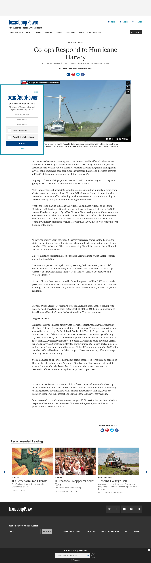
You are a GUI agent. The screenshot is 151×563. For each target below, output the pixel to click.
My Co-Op (135, 32)
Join (113, 22)
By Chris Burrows (67, 68)
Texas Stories (16, 32)
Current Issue (94, 32)
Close (36, 92)
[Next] (146, 472)
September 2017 (85, 68)
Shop (81, 32)
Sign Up (22, 143)
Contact (138, 532)
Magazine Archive (110, 532)
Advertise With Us (72, 532)
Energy (48, 32)
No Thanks (22, 148)
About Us (91, 532)
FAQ (126, 532)
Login (125, 22)
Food (28, 32)
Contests (70, 32)
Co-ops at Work (75, 43)
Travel (38, 32)
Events (59, 32)
